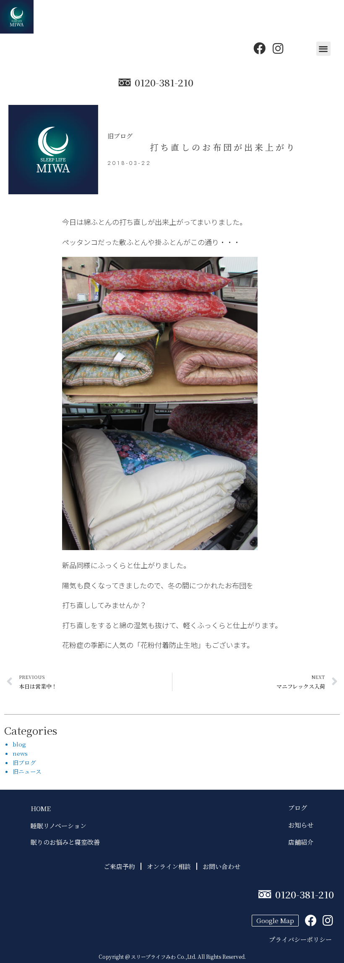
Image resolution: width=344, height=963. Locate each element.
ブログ (300, 807)
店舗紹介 (300, 842)
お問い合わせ (221, 866)
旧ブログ (120, 135)
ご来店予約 (119, 866)
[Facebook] (259, 48)
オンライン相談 (169, 866)
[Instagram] (277, 48)
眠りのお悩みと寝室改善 (65, 842)
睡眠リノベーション (58, 825)
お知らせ (300, 824)
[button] (323, 49)
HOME (41, 808)
